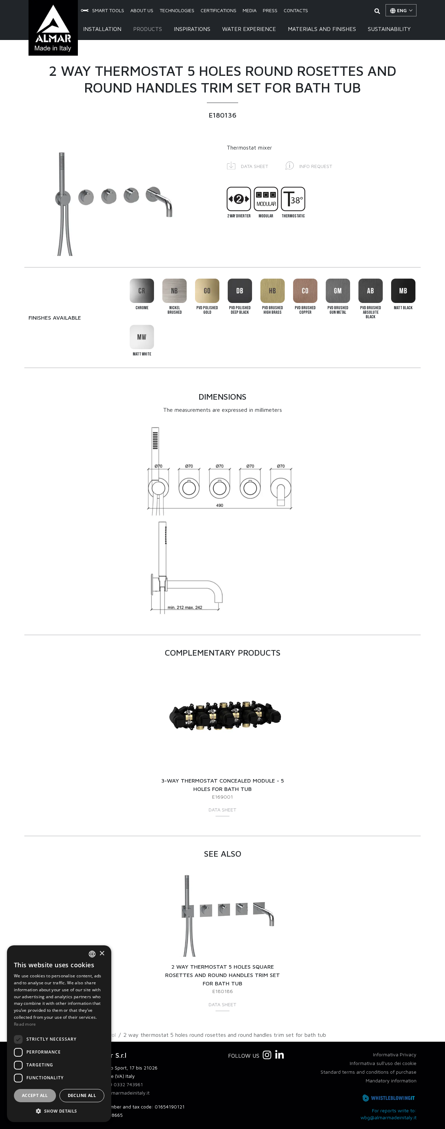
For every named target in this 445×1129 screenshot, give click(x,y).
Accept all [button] (35, 1095)
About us (141, 10)
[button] (247, 165)
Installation (102, 29)
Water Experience (249, 29)
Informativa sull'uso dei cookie (383, 1063)
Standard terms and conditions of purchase (368, 1072)
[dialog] (59, 1033)
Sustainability (389, 29)
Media (250, 10)
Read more (25, 1024)
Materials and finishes (322, 29)
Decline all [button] (82, 1095)
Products (147, 29)
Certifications (218, 10)
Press (270, 10)
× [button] (101, 953)
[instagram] (267, 1055)
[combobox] (92, 954)
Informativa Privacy (394, 1054)
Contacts (296, 10)
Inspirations (192, 29)
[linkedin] (279, 1055)
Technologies (177, 10)
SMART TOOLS (108, 10)
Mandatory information (391, 1080)
